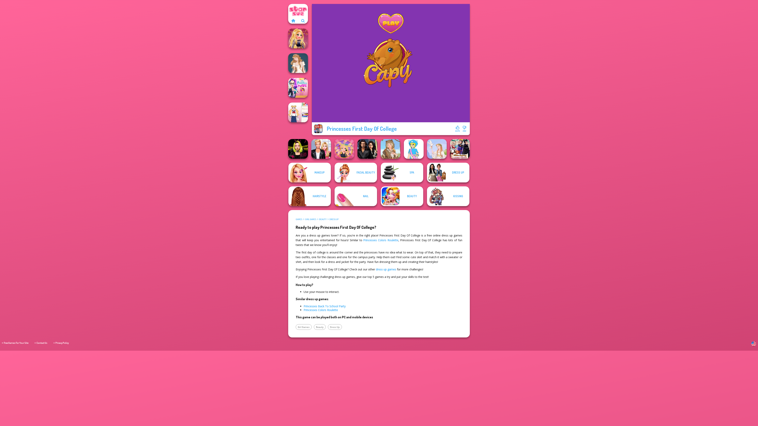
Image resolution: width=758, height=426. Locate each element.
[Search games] (303, 21)
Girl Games (310, 219)
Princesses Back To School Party (325, 306)
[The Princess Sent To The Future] (298, 88)
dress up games (386, 269)
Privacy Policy (62, 342)
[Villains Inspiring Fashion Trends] (460, 149)
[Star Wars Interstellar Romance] (367, 149)
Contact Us (42, 342)
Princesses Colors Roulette (380, 240)
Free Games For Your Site (16, 342)
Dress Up (334, 219)
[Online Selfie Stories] (298, 38)
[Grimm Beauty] (390, 149)
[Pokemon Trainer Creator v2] (414, 149)
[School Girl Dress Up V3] (298, 112)
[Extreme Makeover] (344, 149)
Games (299, 219)
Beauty (322, 219)
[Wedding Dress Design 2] (298, 63)
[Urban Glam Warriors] (298, 149)
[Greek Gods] (437, 149)
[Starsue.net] (293, 21)
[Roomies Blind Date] (321, 149)
